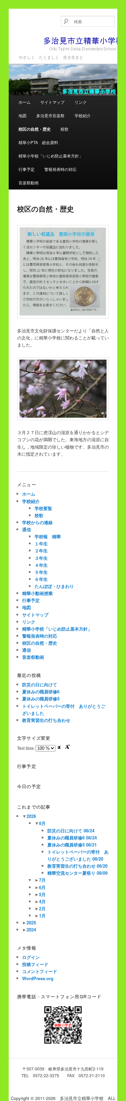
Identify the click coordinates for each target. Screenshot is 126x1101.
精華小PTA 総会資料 (38, 142)
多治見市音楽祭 (50, 115)
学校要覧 (43, 508)
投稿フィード (35, 964)
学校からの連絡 (37, 522)
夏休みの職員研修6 (40, 691)
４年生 (41, 565)
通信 (26, 529)
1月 (42, 915)
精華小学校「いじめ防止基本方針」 (50, 155)
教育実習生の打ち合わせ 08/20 (77, 866)
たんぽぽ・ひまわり (54, 586)
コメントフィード (39, 971)
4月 (42, 901)
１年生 (41, 543)
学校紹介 (83, 115)
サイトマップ (52, 102)
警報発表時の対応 (60, 169)
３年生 (41, 558)
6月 (42, 887)
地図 (22, 115)
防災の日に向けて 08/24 (70, 830)
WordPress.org (37, 978)
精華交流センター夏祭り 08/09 (77, 873)
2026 (31, 816)
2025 (31, 922)
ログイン (31, 957)
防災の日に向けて (39, 684)
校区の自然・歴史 (34, 129)
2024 (31, 929)
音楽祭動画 (28, 182)
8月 (42, 823)
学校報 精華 (48, 536)
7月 (42, 880)
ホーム (24, 102)
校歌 (64, 129)
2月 (42, 908)
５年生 (41, 572)
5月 (42, 894)
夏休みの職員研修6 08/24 (72, 837)
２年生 (41, 550)
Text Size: (26, 748)
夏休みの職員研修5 (40, 698)
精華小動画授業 (37, 593)
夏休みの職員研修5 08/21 (72, 844)
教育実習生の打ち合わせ (46, 720)
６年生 (41, 579)
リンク (81, 102)
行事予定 (26, 169)
